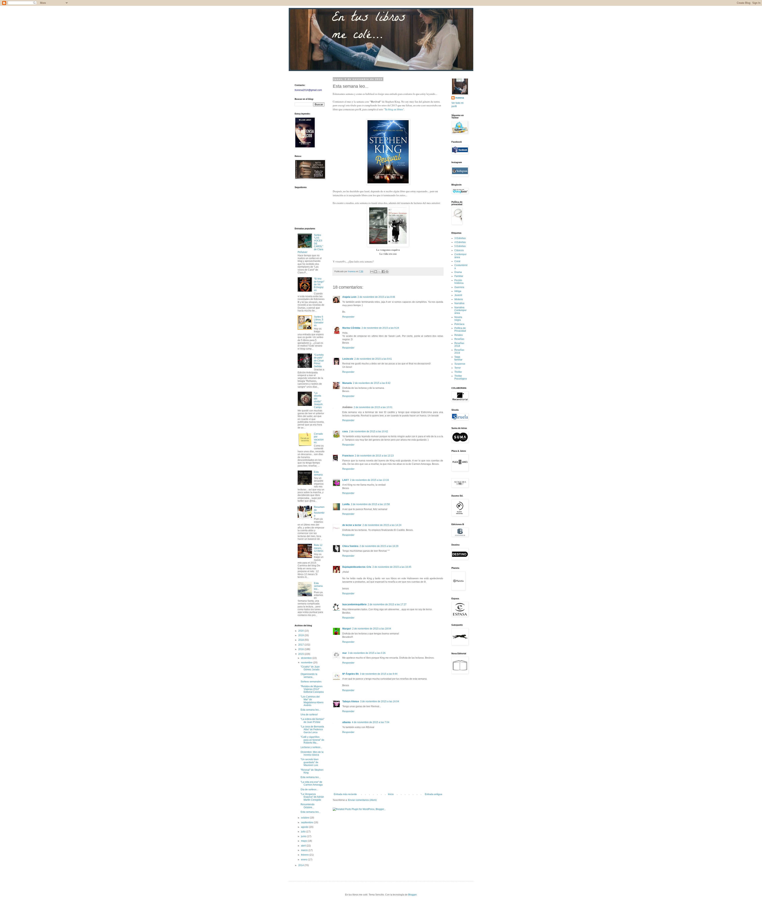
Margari (346, 628)
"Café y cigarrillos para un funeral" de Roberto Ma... (312, 740)
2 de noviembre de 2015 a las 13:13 (374, 455)
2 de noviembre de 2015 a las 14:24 (382, 525)
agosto (305, 827)
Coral (457, 261)
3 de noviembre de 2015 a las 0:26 (367, 653)
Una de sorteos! (309, 714)
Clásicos (459, 250)
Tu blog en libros (394, 109)
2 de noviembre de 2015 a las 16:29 (379, 546)
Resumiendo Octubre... (308, 806)
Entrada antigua (433, 794)
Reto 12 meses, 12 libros (318, 548)
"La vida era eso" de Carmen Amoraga (312, 783)
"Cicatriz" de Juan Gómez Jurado (310, 668)
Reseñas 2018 (459, 344)
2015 (301, 654)
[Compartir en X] (379, 272)
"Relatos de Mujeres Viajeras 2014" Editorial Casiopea (312, 689)
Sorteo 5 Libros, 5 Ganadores (318, 321)
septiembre (307, 822)
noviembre (307, 662)
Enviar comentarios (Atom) (362, 800)
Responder (348, 316)
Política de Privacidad (460, 329)
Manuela (347, 383)
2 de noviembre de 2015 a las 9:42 (372, 383)
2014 (301, 865)
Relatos (458, 335)
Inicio (391, 794)
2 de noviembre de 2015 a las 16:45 (391, 567)
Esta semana (318, 473)
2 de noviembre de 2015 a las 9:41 (373, 358)
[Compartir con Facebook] (383, 272)
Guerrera (459, 287)
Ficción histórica (459, 281)
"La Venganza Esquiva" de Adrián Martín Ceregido (312, 797)
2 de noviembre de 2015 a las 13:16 (369, 480)
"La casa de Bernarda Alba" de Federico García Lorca (312, 729)
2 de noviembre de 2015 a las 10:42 (368, 431)
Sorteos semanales (311, 681)
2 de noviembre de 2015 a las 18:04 (371, 628)
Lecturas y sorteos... (311, 747)
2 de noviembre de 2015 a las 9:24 (380, 328)
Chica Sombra (350, 546)
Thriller (458, 372)
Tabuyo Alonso (350, 701)
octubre (305, 817)
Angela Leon (349, 297)
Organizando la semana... (309, 675)
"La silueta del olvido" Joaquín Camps (318, 400)
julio (303, 831)
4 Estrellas (460, 242)
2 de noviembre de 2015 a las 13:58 (370, 504)
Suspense (459, 363)
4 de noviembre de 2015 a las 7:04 (370, 722)
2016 (301, 649)
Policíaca (459, 324)
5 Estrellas (460, 246)
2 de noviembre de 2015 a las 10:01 (373, 407)
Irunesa (459, 97)
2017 (301, 644)
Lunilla (346, 504)
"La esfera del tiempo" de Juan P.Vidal (312, 720)
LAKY (345, 480)
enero (304, 859)
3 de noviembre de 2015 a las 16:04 (379, 701)
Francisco (348, 455)
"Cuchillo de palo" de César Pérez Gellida (319, 361)
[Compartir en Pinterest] (387, 272)
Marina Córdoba (351, 328)
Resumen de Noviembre (319, 511)
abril (303, 845)
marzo (304, 850)
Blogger (412, 894)
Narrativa (459, 303)
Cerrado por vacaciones (319, 438)
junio (304, 836)
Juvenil (458, 295)
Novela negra (458, 318)
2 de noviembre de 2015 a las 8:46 (376, 297)
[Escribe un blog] (376, 272)
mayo (304, 841)
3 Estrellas (460, 238)
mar (344, 653)
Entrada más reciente (345, 794)
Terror (457, 367)
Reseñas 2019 (459, 351)
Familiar (458, 276)
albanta (346, 722)
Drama (458, 272)
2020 (301, 630)
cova (345, 431)
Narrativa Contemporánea (460, 310)
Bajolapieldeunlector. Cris (356, 567)
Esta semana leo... (318, 586)
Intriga (457, 291)
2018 (301, 640)
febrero (305, 854)
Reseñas (459, 339)
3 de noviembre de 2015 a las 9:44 (378, 673)
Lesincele (347, 358)
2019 (301, 635)
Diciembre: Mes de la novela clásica (312, 753)
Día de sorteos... (309, 789)
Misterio (458, 299)
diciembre (306, 658)
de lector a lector (351, 525)
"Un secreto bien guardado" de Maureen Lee (309, 762)
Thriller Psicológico (460, 377)
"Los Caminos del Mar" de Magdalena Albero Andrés (312, 701)
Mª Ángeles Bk (350, 673)
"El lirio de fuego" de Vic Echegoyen (319, 284)
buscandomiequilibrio (354, 604)
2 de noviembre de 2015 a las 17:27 (387, 604)
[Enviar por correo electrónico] (372, 272)
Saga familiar (458, 358)
